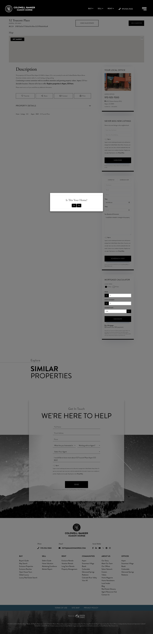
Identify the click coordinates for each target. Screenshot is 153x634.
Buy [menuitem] (90, 8)
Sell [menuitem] (100, 8)
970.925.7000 (127, 9)
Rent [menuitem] (110, 8)
